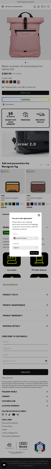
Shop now (34, 253)
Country (15, 234)
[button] (39, 215)
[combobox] (20, 238)
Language (16, 243)
